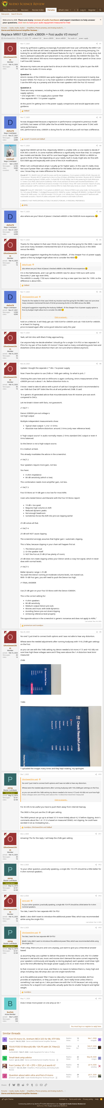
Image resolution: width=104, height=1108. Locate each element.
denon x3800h (49, 38)
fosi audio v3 (72, 38)
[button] (70, 10)
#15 (100, 998)
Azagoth (12, 1041)
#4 (100, 212)
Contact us (63, 1099)
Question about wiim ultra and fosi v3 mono (31, 1075)
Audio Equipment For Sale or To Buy (42, 1052)
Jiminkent (12, 1078)
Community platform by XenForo (38, 1104)
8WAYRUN (64, 1106)
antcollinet (93, 1077)
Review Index (38, 10)
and (33, 625)
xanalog (94, 1067)
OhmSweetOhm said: (30, 297)
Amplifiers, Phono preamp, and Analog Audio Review (34, 1069)
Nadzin (11, 1060)
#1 (100, 44)
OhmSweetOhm (9, 38)
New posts (5, 14)
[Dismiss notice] (100, 20)
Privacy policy (88, 1099)
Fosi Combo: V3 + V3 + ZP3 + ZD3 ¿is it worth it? (32, 1065)
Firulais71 (12, 1068)
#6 (100, 292)
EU (17, 170)
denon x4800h (61, 38)
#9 (100, 632)
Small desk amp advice (20, 1057)
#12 (100, 865)
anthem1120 (36, 38)
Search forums (16, 14)
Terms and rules (75, 1099)
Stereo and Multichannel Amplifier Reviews (41, 1041)
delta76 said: (26, 264)
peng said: (26, 901)
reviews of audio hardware (47, 20)
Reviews (24, 10)
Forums (51, 10)
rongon (94, 1059)
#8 (100, 364)
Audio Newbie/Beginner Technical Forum (39, 1078)
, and (34, 139)
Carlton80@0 (13, 1052)
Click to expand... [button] (61, 317)
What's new (63, 10)
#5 (100, 240)
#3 (100, 146)
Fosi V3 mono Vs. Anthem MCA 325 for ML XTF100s (34, 1038)
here (25, 22)
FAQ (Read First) (10, 10)
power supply (83, 38)
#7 (100, 333)
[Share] (97, 43)
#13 (100, 896)
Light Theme (8, 1099)
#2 (100, 117)
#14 (100, 927)
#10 (100, 774)
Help (97, 1099)
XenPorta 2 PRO (42, 1106)
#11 (100, 834)
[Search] (100, 10)
